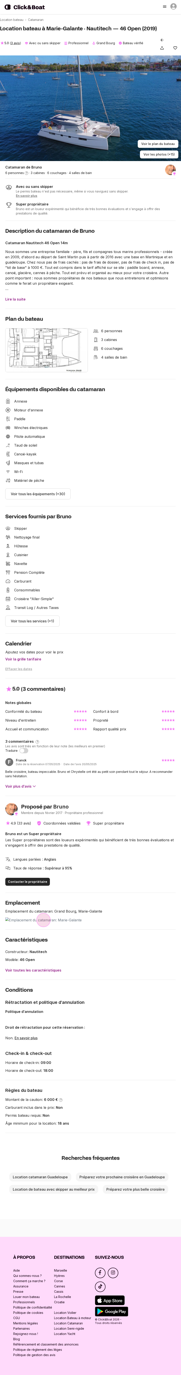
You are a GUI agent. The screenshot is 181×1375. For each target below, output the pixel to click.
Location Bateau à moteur (72, 1318)
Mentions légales (25, 1323)
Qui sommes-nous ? (27, 1276)
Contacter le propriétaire (27, 882)
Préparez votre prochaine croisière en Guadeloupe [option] (122, 1177)
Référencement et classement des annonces (46, 1344)
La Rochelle (62, 1297)
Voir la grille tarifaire (23, 659)
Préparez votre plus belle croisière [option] (135, 1189)
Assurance (20, 1286)
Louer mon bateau (26, 1297)
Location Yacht (64, 1334)
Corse (58, 1281)
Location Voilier (65, 1312)
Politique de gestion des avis (34, 1355)
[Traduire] (23, 750)
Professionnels (24, 1302)
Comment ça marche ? (29, 1281)
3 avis (15, 43)
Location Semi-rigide (69, 1328)
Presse (18, 1291)
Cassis (58, 1291)
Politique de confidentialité (32, 1307)
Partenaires (21, 1328)
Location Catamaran (68, 1323)
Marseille (60, 1270)
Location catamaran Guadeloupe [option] (40, 1177)
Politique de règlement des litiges (37, 1349)
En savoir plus (26, 1038)
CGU (16, 1318)
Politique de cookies (28, 1312)
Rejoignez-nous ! (25, 1334)
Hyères (59, 1276)
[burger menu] (165, 7)
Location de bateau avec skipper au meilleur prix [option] (54, 1189)
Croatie (59, 1302)
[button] (163, 48)
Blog (16, 1339)
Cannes (59, 1286)
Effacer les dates (18, 669)
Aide (16, 1270)
